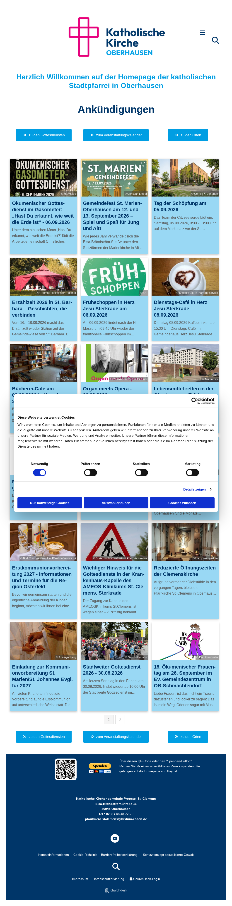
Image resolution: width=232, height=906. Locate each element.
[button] (202, 33)
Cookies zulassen (182, 503)
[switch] (90, 472)
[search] (215, 40)
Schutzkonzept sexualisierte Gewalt (168, 854)
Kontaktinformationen (53, 854)
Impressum (80, 879)
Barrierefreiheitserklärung (119, 854)
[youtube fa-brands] (114, 838)
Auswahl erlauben (116, 503)
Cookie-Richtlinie (85, 854)
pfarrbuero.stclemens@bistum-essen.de (116, 819)
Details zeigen (194, 489)
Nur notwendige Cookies (49, 503)
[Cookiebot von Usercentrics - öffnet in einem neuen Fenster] (195, 401)
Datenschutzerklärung (108, 879)
